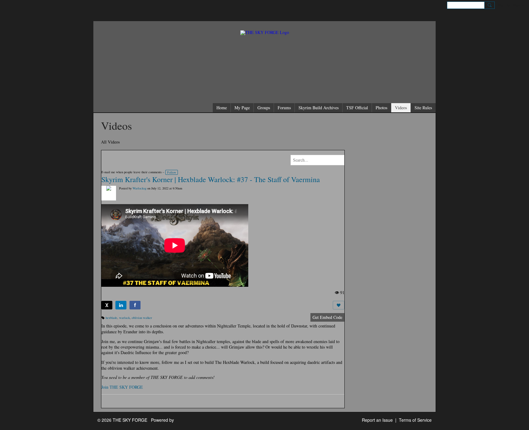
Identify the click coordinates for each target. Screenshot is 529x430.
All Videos (110, 142)
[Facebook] (135, 305)
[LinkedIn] (120, 305)
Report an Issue (377, 420)
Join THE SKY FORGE (122, 387)
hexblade (111, 318)
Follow (171, 172)
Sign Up (504, 4)
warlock (124, 318)
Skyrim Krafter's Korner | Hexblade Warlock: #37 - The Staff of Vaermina (210, 179)
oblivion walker (142, 318)
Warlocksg (139, 188)
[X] (106, 305)
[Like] (338, 305)
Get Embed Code (327, 317)
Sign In (518, 4)
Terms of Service (415, 420)
